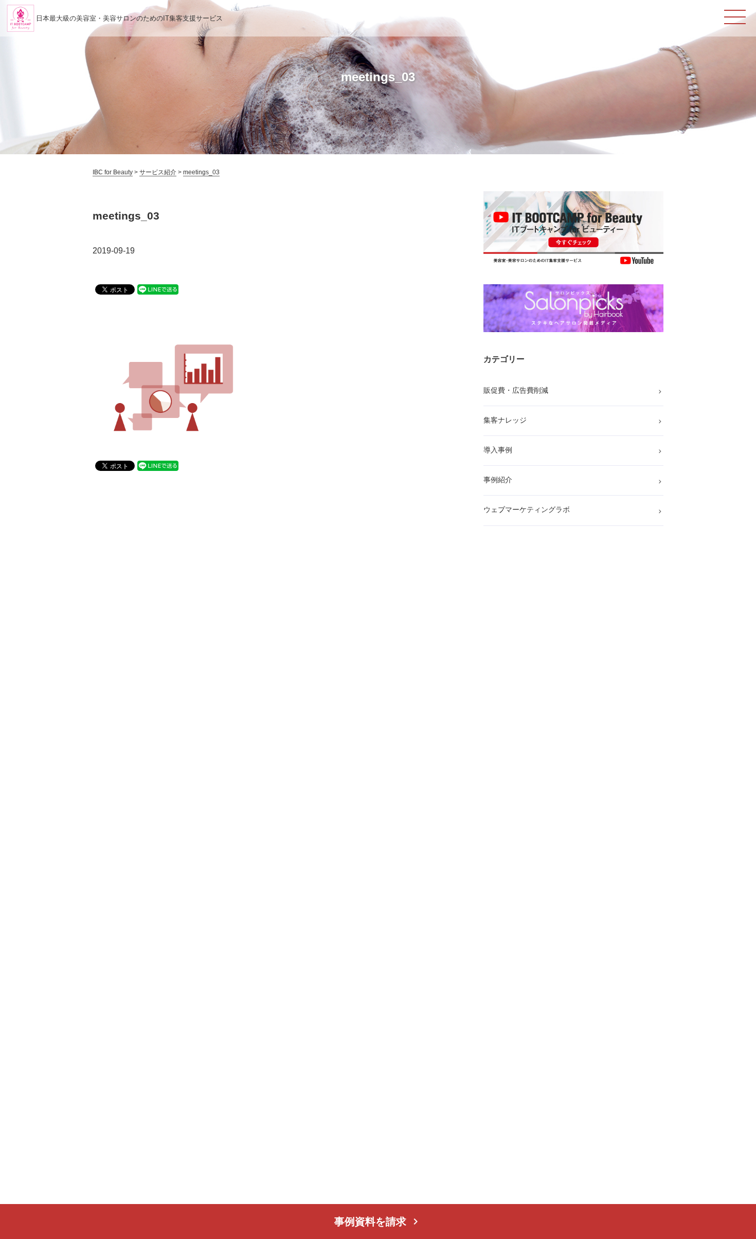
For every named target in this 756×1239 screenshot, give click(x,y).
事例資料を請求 (378, 1221)
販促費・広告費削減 (515, 390)
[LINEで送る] (157, 288)
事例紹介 (497, 480)
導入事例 (497, 450)
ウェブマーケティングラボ (526, 509)
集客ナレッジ (505, 420)
